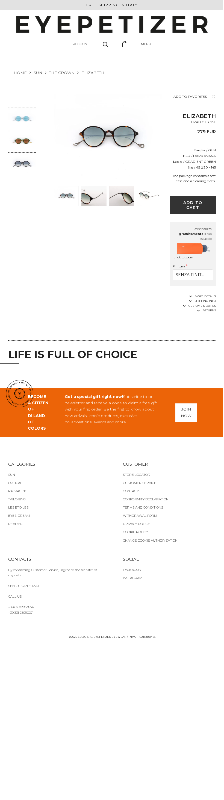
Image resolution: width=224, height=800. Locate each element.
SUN (38, 72)
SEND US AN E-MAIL (24, 586)
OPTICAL (15, 483)
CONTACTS (131, 491)
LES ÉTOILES (18, 507)
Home (20, 72)
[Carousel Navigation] (22, 179)
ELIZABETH (92, 72)
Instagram (132, 578)
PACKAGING (17, 491)
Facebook (132, 570)
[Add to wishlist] (214, 97)
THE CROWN (62, 72)
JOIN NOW (186, 412)
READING (15, 524)
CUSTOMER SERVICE (139, 483)
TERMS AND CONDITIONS (143, 507)
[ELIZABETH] (22, 111)
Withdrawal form (140, 515)
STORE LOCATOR (136, 475)
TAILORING (17, 499)
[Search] (105, 44)
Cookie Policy (135, 532)
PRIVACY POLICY (136, 524)
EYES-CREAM (19, 515)
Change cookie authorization (150, 540)
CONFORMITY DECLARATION (146, 499)
